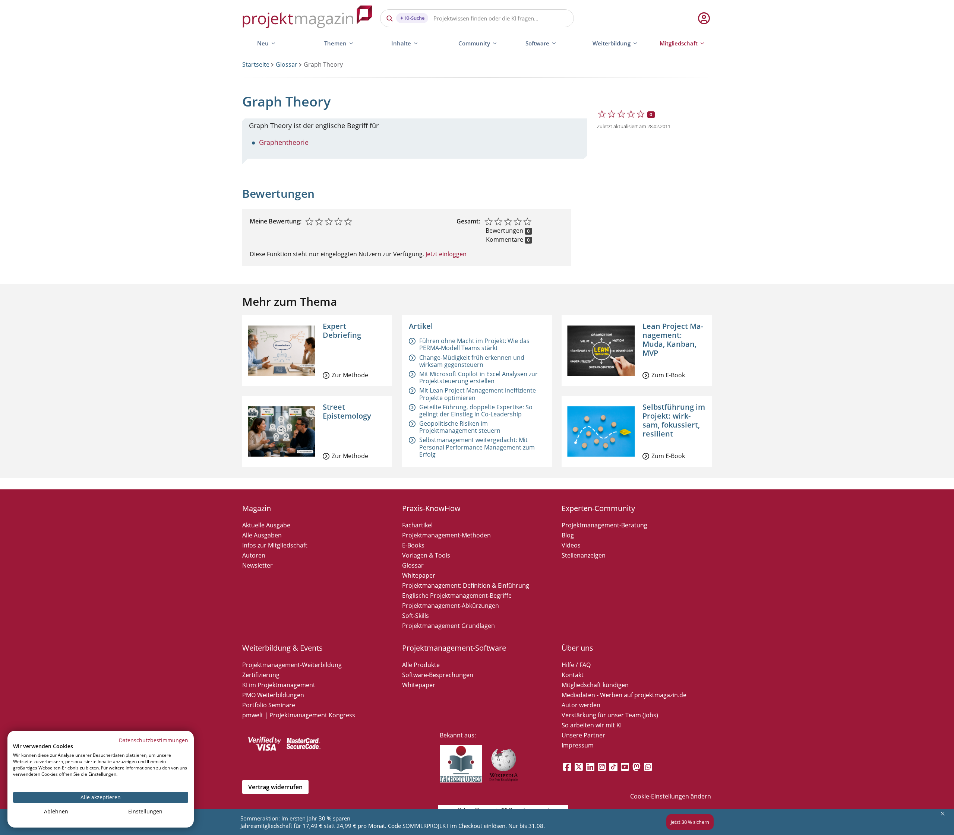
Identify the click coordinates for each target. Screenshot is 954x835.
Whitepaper (418, 575)
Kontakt (573, 675)
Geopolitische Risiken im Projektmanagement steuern (459, 427)
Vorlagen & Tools (426, 555)
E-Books (413, 545)
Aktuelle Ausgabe (266, 525)
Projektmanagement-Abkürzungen (450, 605)
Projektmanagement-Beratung (604, 525)
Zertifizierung (260, 675)
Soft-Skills (415, 616)
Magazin (256, 508)
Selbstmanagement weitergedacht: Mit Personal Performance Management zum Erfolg (477, 447)
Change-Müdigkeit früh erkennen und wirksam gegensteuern (471, 361)
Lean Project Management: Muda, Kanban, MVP (672, 339)
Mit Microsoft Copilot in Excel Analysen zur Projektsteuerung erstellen (478, 377)
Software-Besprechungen (437, 675)
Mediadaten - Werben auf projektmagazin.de (624, 695)
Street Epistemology (347, 411)
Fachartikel (417, 525)
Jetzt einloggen (445, 254)
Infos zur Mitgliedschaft (274, 545)
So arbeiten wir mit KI (592, 725)
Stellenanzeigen (584, 555)
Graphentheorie (284, 142)
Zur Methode (350, 375)
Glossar (286, 64)
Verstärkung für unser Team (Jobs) (610, 715)
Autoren (253, 555)
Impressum (578, 745)
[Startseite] (307, 18)
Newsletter (257, 565)
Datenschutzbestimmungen (153, 740)
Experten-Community (598, 508)
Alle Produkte (421, 665)
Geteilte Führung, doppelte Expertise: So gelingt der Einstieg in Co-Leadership (476, 410)
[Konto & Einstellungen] (703, 18)
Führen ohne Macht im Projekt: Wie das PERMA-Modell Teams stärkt (474, 344)
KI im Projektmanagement (278, 685)
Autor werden (581, 705)
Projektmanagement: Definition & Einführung (465, 585)
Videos (571, 545)
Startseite (255, 64)
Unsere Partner (583, 735)
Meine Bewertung (275, 221)
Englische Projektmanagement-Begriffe (457, 595)
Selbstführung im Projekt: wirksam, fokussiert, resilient (673, 420)
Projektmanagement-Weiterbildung (292, 665)
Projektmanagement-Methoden (446, 535)
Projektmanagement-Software (454, 648)
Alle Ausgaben (262, 535)
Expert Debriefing (342, 330)
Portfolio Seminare (268, 705)
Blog (568, 535)
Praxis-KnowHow (431, 508)
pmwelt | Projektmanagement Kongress (298, 715)
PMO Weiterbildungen (273, 695)
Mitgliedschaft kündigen (595, 685)
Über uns (577, 648)
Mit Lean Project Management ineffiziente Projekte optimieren (477, 393)
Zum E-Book (668, 375)
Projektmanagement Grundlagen (448, 626)
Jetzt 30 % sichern (690, 822)
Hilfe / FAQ (576, 665)
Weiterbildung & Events (282, 648)
